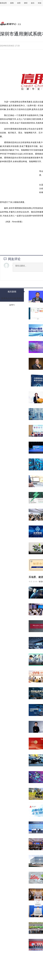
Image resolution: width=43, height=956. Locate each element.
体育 (19, 3)
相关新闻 (12, 291)
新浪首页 (3, 3)
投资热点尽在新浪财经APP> (12, 299)
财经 (25, 3)
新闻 (12, 3)
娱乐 (32, 3)
